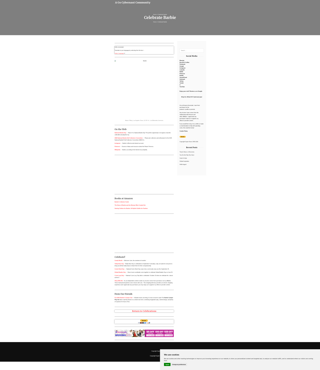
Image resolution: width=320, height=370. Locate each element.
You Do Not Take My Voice (187, 155)
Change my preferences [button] (179, 364)
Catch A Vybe (183, 158)
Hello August (183, 164)
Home (154, 14)
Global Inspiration (184, 161)
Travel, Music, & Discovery (187, 152)
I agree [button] (167, 364)
